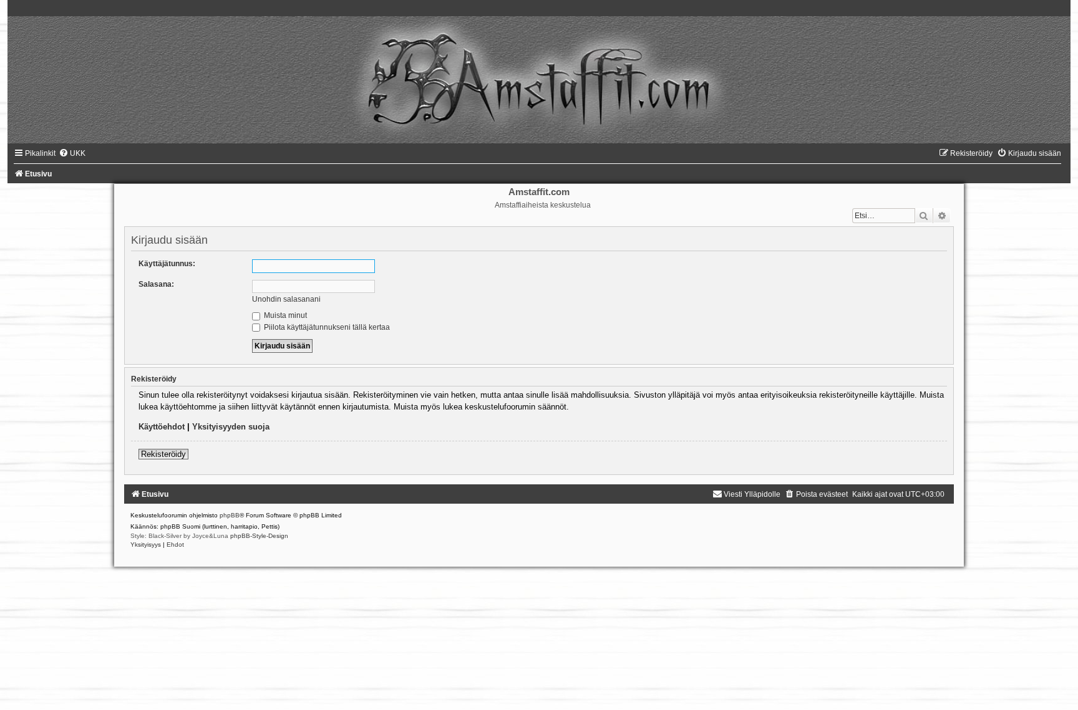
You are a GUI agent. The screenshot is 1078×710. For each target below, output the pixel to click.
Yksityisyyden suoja (231, 426)
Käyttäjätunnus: (166, 263)
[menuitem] (72, 153)
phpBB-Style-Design (259, 535)
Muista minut (284, 315)
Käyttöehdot (161, 426)
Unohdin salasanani (286, 299)
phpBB (230, 515)
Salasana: (156, 284)
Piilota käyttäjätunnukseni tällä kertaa (326, 327)
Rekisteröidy (163, 454)
